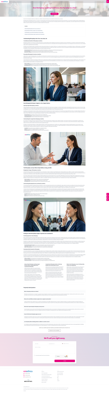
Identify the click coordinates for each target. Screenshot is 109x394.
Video (58, 379)
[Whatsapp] (107, 197)
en (104, 1)
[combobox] (63, 344)
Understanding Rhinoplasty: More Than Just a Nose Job (32, 28)
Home (45, 11)
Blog (47, 11)
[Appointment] (107, 194)
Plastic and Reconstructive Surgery (46, 374)
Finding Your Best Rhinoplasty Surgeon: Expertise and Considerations (34, 34)
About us (43, 371)
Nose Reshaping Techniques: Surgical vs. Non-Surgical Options (33, 30)
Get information (54, 13)
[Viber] (107, 199)
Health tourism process (60, 371)
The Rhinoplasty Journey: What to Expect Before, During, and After (34, 32)
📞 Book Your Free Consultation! (54, 330)
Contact (58, 380)
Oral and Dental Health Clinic (46, 376)
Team (58, 376)
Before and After (44, 382)
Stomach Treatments (45, 379)
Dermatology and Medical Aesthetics (47, 377)
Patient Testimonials (60, 374)
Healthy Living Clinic (44, 380)
